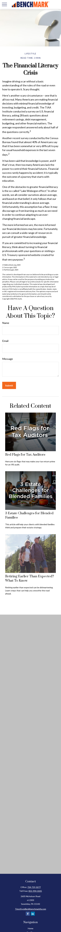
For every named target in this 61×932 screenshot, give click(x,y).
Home (30, 928)
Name (5, 322)
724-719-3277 (34, 887)
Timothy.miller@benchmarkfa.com (30, 909)
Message (7, 358)
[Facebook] (28, 914)
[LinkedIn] (33, 914)
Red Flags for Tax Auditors (25, 455)
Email (5, 340)
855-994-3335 (35, 891)
